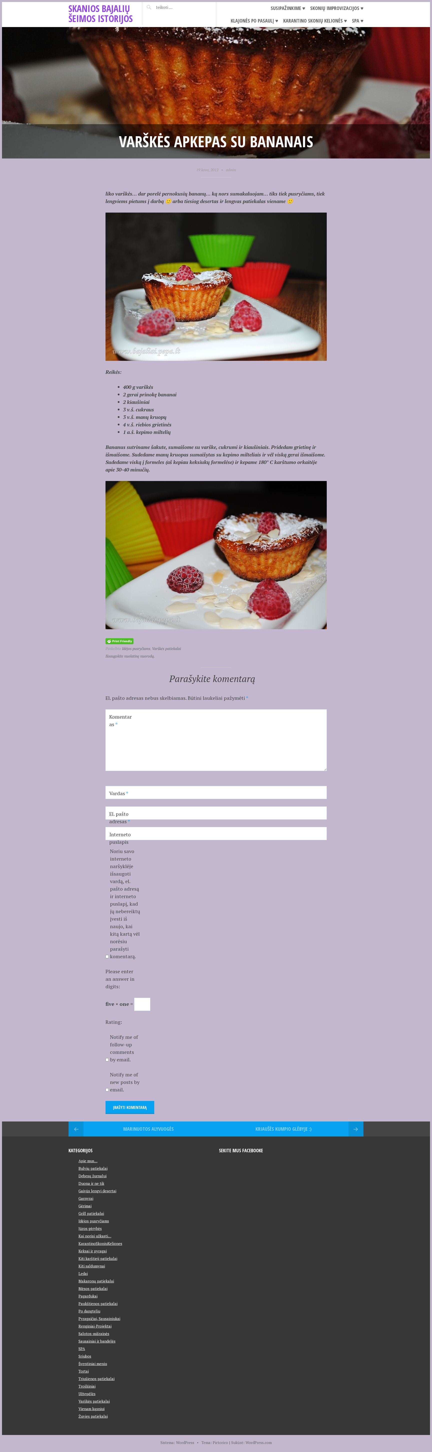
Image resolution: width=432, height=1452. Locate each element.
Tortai (83, 1371)
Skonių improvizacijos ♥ (337, 8)
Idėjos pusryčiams (136, 648)
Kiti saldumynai (91, 1265)
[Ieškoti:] (176, 7)
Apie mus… (88, 1160)
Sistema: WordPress (177, 1442)
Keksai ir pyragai (92, 1250)
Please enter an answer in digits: (120, 979)
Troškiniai (87, 1386)
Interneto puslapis (120, 838)
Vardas (118, 793)
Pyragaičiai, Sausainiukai (99, 1318)
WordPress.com (259, 1442)
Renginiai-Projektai (95, 1326)
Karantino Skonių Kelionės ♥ (315, 20)
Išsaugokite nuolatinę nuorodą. (130, 656)
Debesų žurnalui (92, 1175)
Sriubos (84, 1356)
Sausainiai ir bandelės (97, 1341)
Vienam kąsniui (91, 1408)
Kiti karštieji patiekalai (97, 1258)
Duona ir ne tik (91, 1183)
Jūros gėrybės (90, 1228)
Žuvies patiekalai (93, 1416)
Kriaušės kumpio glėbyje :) (284, 1128)
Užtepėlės (87, 1393)
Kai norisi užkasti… (94, 1235)
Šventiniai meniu (92, 1363)
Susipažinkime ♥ (288, 8)
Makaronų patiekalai (96, 1280)
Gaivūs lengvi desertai (97, 1190)
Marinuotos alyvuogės (148, 1128)
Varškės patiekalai (166, 648)
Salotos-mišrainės (93, 1333)
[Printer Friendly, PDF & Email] (120, 640)
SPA (81, 1348)
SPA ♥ (358, 20)
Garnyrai (85, 1198)
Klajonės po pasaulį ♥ (254, 20)
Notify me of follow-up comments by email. (124, 1048)
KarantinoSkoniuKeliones (100, 1243)
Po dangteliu (89, 1311)
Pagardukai (88, 1296)
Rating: (114, 1022)
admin (231, 169)
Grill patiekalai (91, 1213)
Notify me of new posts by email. (125, 1082)
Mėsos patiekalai (93, 1288)
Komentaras (120, 720)
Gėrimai (85, 1205)
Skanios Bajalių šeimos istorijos (100, 13)
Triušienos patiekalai (96, 1378)
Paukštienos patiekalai (98, 1303)
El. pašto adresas (119, 818)
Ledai (83, 1273)
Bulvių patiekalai (93, 1168)
